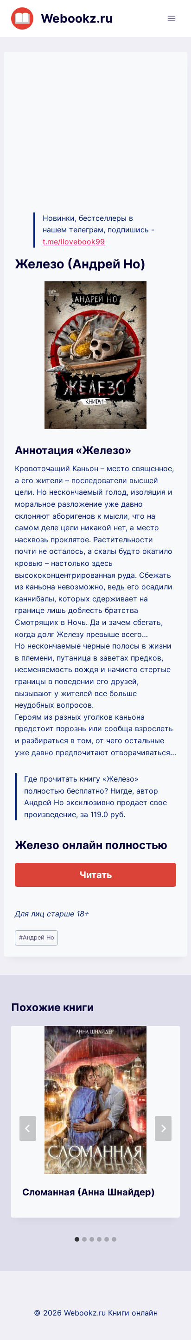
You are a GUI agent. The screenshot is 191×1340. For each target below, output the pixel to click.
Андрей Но (36, 937)
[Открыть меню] (171, 18)
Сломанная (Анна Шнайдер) (88, 1192)
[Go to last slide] (27, 1128)
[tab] (77, 1239)
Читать (95, 874)
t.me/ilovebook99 (74, 241)
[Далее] (163, 1128)
